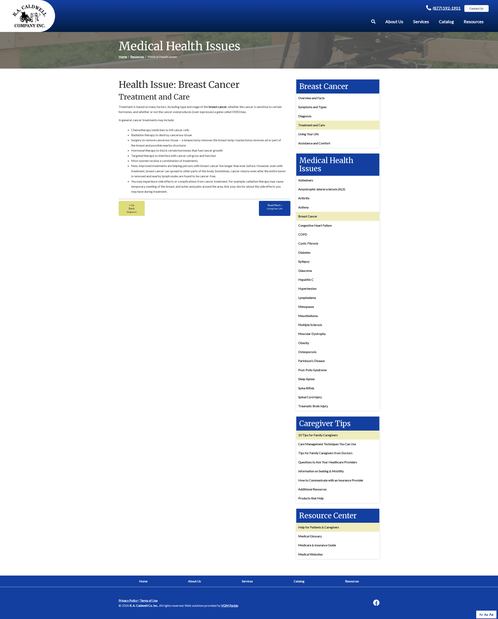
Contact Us (476, 8)
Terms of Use (149, 600)
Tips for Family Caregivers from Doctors (325, 453)
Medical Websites (310, 554)
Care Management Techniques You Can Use (327, 444)
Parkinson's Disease (311, 361)
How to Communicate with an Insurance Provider (330, 480)
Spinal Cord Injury (310, 397)
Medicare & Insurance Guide (317, 545)
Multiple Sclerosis (310, 325)
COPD (302, 234)
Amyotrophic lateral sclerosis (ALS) (321, 189)
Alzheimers (305, 180)
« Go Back (132, 208)
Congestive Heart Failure (315, 225)
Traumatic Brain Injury (313, 406)
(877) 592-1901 (447, 8)
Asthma (303, 207)
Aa (481, 614)
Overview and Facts (311, 98)
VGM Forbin (229, 605)
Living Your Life (308, 134)
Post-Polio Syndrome (312, 370)
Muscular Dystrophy (312, 334)
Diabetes (304, 252)
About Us (394, 21)
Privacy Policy (128, 600)
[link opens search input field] (373, 22)
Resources (474, 21)
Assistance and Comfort (314, 143)
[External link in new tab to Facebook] (376, 603)
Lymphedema (307, 297)
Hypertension (307, 288)
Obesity (303, 343)
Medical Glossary (310, 536)
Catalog (446, 21)
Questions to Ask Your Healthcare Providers (327, 462)
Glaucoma (305, 270)
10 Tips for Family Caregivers (318, 435)
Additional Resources (312, 489)
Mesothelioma (308, 316)
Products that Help (311, 498)
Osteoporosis (307, 352)
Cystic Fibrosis (308, 243)
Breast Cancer (307, 216)
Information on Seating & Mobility (321, 471)
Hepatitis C (306, 279)
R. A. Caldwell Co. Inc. (144, 605)
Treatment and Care (311, 125)
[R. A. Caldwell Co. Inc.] (29, 16)
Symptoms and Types (312, 107)
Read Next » (274, 206)
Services (421, 21)
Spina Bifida (306, 388)
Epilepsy (303, 261)
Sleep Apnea (306, 379)
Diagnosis (304, 116)
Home (123, 56)
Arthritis (303, 198)
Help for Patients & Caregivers (318, 527)
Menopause (306, 306)
